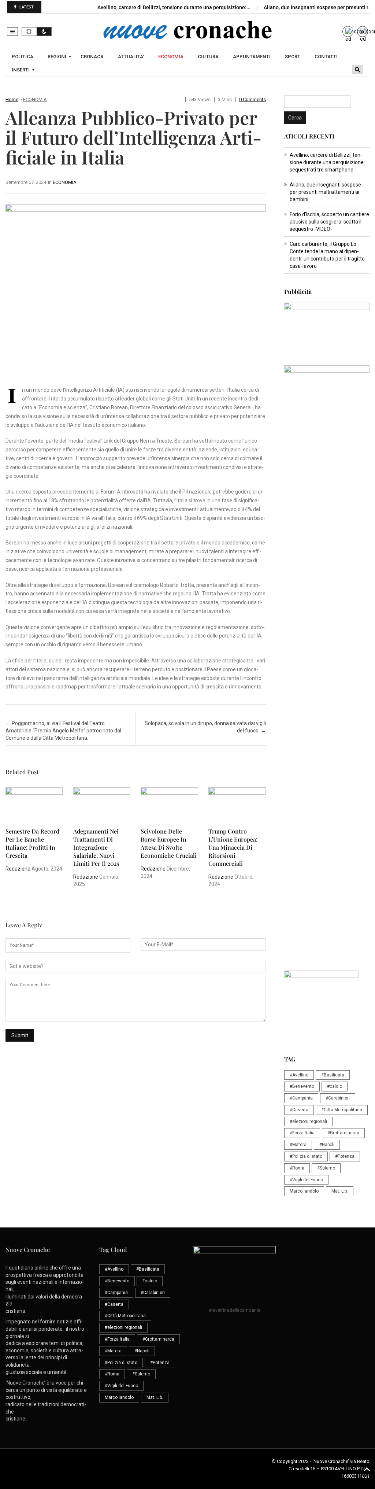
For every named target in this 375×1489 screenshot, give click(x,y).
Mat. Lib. (339, 1191)
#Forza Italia (302, 1132)
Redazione (17, 869)
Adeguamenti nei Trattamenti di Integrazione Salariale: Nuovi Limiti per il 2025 (96, 847)
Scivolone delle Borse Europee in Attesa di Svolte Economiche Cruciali (169, 843)
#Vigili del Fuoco (306, 1179)
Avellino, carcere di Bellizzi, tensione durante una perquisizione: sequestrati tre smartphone (327, 162)
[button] (12, 31)
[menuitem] (23, 56)
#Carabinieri (338, 1098)
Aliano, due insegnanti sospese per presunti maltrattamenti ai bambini (325, 192)
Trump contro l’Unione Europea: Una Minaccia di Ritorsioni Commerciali (232, 847)
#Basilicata (332, 1075)
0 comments (252, 99)
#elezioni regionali (308, 1121)
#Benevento (302, 1086)
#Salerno (326, 1168)
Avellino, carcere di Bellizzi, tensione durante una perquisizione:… (174, 7)
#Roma (297, 1168)
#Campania (301, 1098)
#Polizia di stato (306, 1156)
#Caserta (299, 1109)
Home (11, 99)
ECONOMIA (35, 99)
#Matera (298, 1144)
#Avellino (299, 1075)
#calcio (334, 1086)
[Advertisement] (327, 575)
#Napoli (326, 1144)
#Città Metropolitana (341, 1109)
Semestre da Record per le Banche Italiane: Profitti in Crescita (32, 843)
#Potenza (344, 1156)
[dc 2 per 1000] (327, 733)
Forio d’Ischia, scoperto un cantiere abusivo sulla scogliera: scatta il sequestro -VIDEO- (329, 221)
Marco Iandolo (304, 1191)
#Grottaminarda (343, 1132)
